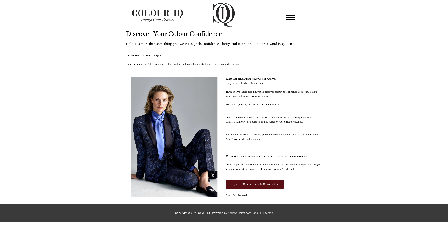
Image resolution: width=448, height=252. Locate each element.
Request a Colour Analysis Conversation (255, 184)
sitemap (268, 213)
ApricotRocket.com (239, 213)
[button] (290, 17)
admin (257, 213)
